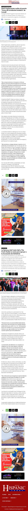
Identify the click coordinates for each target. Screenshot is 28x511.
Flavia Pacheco (8, 19)
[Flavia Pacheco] (2, 19)
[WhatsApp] (7, 22)
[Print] (13, 22)
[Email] (10, 22)
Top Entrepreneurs (6, 6)
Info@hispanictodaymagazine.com (16, 509)
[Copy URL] (16, 22)
